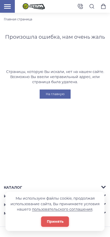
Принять (55, 221)
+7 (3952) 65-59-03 (80, 6)
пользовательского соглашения (62, 209)
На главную (55, 94)
